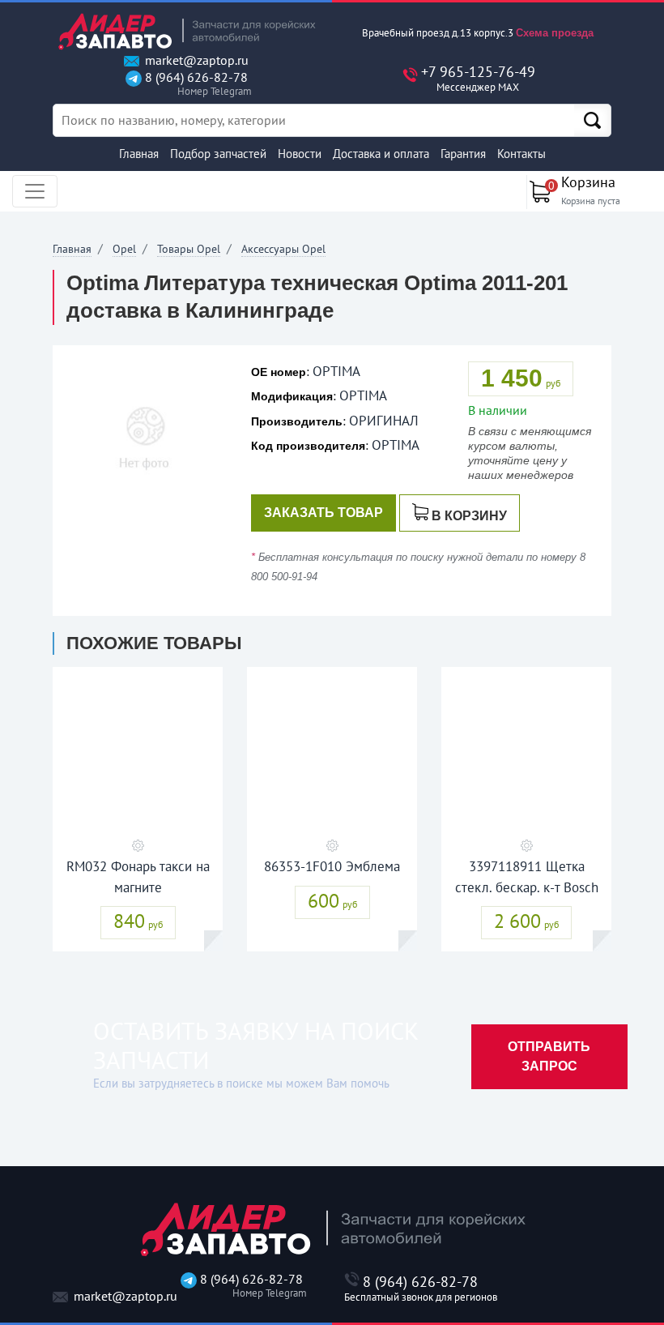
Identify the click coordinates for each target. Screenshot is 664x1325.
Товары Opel (188, 248)
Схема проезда (555, 33)
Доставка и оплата (381, 153)
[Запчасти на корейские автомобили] (186, 31)
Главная (139, 153)
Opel (124, 248)
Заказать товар (323, 512)
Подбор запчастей (218, 153)
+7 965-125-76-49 (478, 78)
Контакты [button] (521, 153)
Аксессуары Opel (283, 248)
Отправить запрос (549, 1056)
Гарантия (463, 153)
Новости (299, 153)
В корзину (469, 516)
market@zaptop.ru (195, 60)
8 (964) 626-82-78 (195, 84)
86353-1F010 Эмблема (332, 866)
